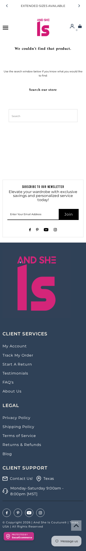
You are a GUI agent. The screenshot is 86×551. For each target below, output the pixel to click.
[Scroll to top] (76, 525)
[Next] (78, 5)
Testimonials (15, 373)
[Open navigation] (5, 27)
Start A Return (17, 364)
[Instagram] (55, 230)
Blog (7, 454)
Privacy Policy (17, 418)
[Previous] (7, 5)
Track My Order (18, 355)
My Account (15, 346)
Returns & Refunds (22, 445)
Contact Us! (21, 478)
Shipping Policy (18, 427)
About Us (12, 391)
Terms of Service (19, 436)
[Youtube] (46, 230)
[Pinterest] (37, 230)
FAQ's (8, 382)
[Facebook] (30, 230)
